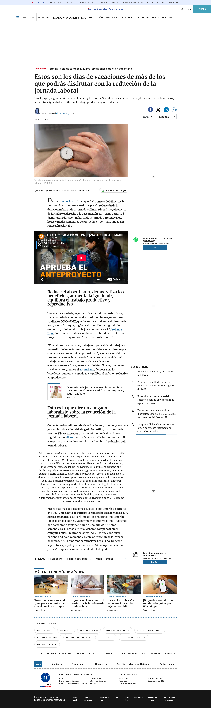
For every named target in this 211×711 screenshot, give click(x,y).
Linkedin (62, 113)
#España (96, 497)
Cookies (116, 697)
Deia (61, 678)
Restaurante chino (47, 637)
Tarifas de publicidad (127, 683)
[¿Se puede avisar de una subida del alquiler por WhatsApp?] (160, 584)
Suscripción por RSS (156, 681)
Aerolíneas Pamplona (133, 637)
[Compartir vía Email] (174, 110)
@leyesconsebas (48, 453)
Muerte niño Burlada (78, 637)
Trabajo (98, 558)
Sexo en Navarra (89, 630)
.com (38, 664)
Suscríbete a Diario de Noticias (133, 664)
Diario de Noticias (96, 678)
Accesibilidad (139, 697)
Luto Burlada (106, 637)
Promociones (78, 664)
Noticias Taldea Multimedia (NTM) (73, 683)
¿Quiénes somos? (168, 664)
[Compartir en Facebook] (150, 110)
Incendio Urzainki (47, 644)
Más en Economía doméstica (59, 572)
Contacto (57, 664)
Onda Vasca (94, 683)
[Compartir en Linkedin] (166, 110)
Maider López (48, 113)
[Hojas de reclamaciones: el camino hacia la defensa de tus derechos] (87, 584)
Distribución (123, 678)
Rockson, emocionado (149, 630)
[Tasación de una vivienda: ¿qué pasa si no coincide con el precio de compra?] (51, 584)
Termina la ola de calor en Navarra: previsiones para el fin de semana (90, 68)
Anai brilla (66, 630)
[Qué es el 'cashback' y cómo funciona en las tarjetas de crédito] (124, 584)
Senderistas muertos (117, 630)
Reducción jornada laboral (78, 558)
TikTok (69, 437)
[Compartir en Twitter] (158, 110)
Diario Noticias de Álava (69, 681)
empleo (109, 558)
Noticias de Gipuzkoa (97, 681)
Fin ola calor (44, 630)
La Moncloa (65, 201)
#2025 (105, 497)
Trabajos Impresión (156, 678)
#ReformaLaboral (49, 497)
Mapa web (123, 681)
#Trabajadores (82, 497)
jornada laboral (55, 558)
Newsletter (101, 664)
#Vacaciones (66, 497)
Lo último (139, 366)
